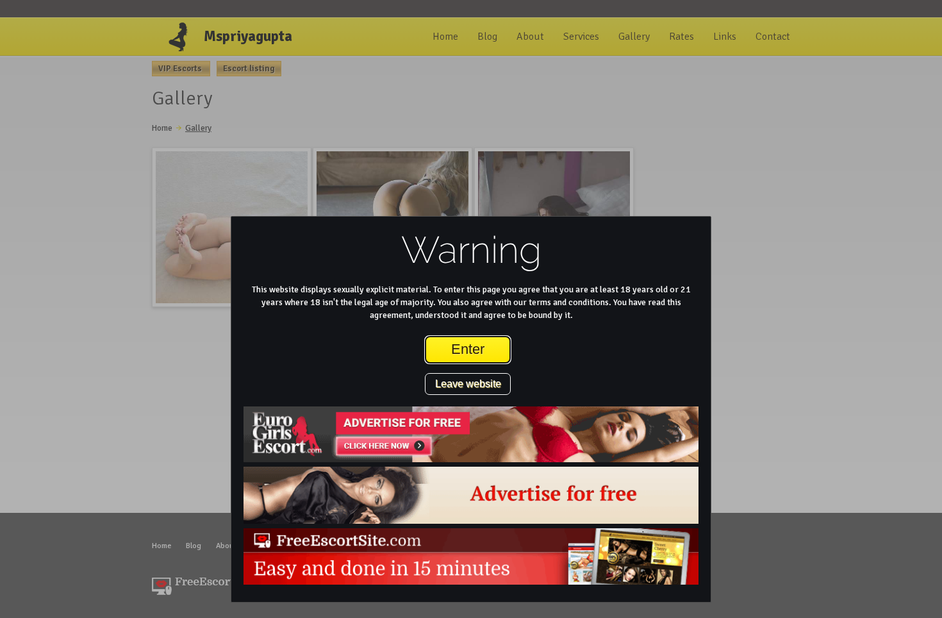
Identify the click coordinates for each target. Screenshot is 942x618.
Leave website (468, 383)
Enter (467, 349)
